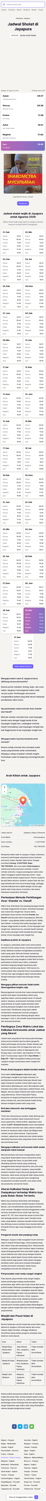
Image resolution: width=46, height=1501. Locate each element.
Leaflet (32, 825)
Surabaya (11, 10)
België (3, 1444)
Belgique (27, 1444)
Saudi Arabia (5, 1471)
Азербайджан (6, 1482)
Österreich (5, 1468)
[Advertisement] (23, 63)
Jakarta (4, 10)
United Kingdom (7, 1478)
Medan (34, 10)
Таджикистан (6, 1489)
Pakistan (27, 1468)
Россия (27, 1485)
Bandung (26, 10)
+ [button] (4, 787)
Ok (36, 1497)
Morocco (27, 1461)
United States (29, 1478)
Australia (27, 1440)
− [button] (4, 791)
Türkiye (27, 1475)
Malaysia (27, 1457)
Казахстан (28, 1482)
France (3, 1454)
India (26, 1454)
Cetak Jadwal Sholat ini (23, 666)
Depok (40, 10)
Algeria (3, 1440)
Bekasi (19, 10)
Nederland (5, 1464)
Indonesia (4, 1457)
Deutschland (5, 1450)
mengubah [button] (32, 224)
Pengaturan (23, 203)
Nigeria (26, 1464)
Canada (4, 1447)
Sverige (27, 1471)
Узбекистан (28, 1489)
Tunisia (3, 1475)
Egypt (26, 1450)
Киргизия (4, 1485)
